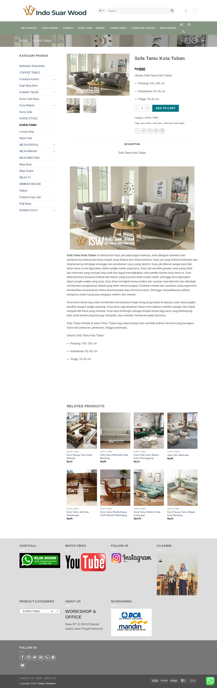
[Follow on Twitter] (35, 657)
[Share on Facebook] (138, 131)
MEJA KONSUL (168, 28)
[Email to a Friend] (150, 131)
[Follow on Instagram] (29, 657)
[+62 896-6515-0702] (184, 31)
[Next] (124, 74)
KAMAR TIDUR (118, 28)
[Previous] (72, 74)
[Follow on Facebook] (22, 657)
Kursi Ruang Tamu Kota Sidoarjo (79, 456)
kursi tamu (146, 123)
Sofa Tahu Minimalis (178, 455)
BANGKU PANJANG (32, 66)
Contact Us (26, 678)
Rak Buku (25, 203)
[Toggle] (54, 79)
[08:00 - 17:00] (189, 24)
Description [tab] (132, 144)
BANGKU (68, 28)
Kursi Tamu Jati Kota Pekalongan (78, 514)
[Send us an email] (41, 657)
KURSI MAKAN (50, 28)
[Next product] (187, 40)
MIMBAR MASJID (30, 184)
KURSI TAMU (85, 28)
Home (24, 40)
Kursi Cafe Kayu (29, 98)
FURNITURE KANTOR (142, 28)
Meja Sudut (26, 170)
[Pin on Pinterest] (156, 131)
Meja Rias (25, 164)
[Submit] (172, 11)
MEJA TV (25, 177)
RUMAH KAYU (28, 210)
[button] (186, 10)
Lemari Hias (26, 131)
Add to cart (165, 108)
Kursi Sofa (25, 112)
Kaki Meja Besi (28, 85)
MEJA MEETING (29, 157)
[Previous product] (194, 40)
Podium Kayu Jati (30, 197)
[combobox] (39, 611)
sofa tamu (157, 123)
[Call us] (47, 657)
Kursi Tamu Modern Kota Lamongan (147, 514)
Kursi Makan (27, 105)
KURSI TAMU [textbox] (38, 611)
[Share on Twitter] (144, 131)
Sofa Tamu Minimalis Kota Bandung (114, 456)
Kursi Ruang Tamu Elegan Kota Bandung (181, 514)
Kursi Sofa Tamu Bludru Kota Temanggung (146, 456)
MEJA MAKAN (28, 28)
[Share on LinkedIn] (162, 131)
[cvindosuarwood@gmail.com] (182, 24)
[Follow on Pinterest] (53, 657)
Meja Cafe (25, 138)
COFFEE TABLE (29, 72)
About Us (49, 678)
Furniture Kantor (29, 79)
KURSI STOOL (28, 118)
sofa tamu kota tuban (174, 123)
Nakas (23, 190)
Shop (39, 678)
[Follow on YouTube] (22, 665)
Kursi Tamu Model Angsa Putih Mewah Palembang (113, 514)
